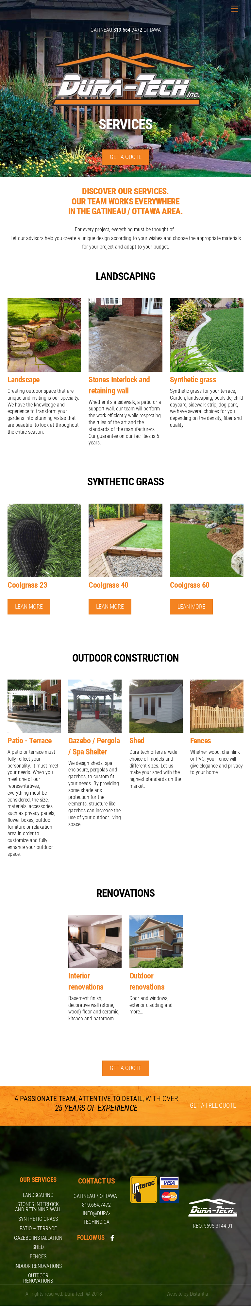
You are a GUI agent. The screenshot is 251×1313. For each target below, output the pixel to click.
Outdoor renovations (38, 1278)
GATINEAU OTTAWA (126, 30)
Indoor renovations (38, 1266)
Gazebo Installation (38, 1238)
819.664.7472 (96, 1205)
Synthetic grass (38, 1219)
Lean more (29, 606)
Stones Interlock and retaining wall (38, 1207)
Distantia (199, 1294)
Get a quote (126, 157)
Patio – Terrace (38, 1228)
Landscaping (38, 1195)
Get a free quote (213, 1105)
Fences (38, 1256)
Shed (38, 1247)
